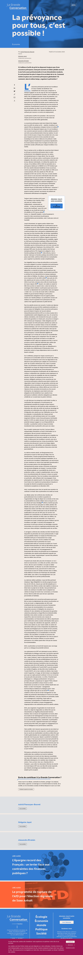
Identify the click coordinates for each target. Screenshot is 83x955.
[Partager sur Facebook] (14, 85)
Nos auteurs (20, 938)
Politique (41, 929)
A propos (13, 938)
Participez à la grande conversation (26, 789)
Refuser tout (70, 944)
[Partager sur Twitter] (14, 91)
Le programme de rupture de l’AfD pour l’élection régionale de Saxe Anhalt (32, 896)
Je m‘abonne (56, 206)
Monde (41, 925)
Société (41, 933)
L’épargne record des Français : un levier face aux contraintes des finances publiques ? (31, 866)
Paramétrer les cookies (70, 947)
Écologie (41, 916)
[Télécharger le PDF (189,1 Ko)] (14, 101)
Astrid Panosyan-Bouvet (27, 51)
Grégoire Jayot (22, 56)
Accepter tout (70, 941)
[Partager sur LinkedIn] (14, 88)
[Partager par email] (14, 97)
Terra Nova (19, 923)
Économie (16, 44)
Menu (73, 5)
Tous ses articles (22, 808)
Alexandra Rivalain (23, 61)
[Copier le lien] (14, 94)
